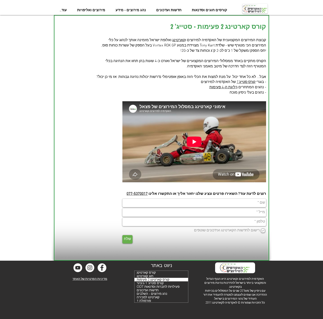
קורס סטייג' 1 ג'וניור (150, 283)
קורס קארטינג (146, 272)
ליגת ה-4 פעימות (222, 87)
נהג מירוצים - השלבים (152, 293)
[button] (209, 10)
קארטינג (178, 40)
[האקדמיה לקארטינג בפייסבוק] (102, 267)
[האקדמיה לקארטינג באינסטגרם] (89, 267)
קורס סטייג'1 (246, 82)
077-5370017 (137, 194)
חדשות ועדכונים (148, 290)
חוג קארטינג (145, 276)
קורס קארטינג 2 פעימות (153, 279)
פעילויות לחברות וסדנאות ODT (158, 286)
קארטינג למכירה (148, 297)
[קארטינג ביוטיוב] (77, 267)
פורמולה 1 (144, 300)
